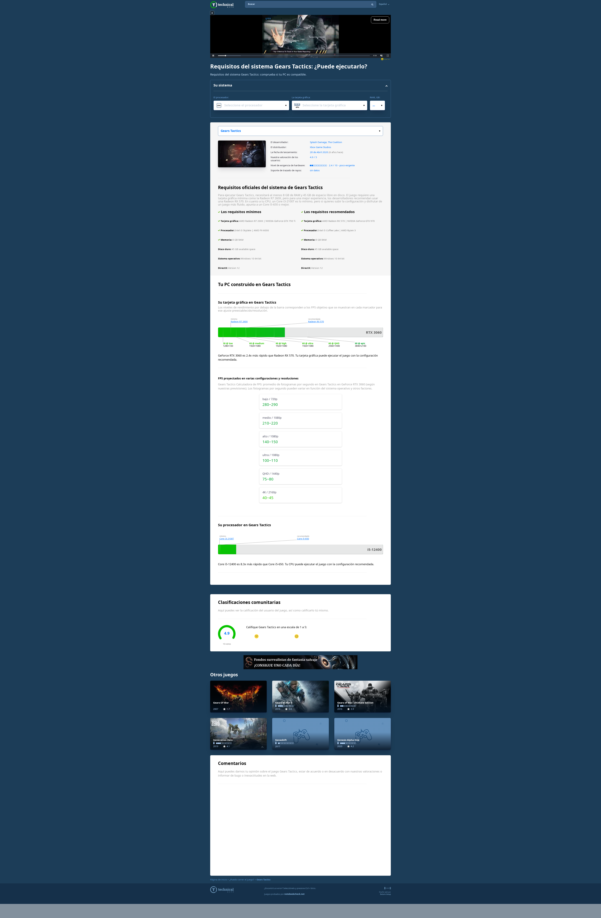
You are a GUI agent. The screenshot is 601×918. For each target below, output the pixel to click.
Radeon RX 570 (316, 321)
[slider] (294, 55)
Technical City (222, 4)
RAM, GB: (375, 97)
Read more (380, 19)
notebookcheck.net (294, 894)
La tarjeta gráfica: (301, 97)
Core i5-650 (303, 538)
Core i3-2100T (226, 538)
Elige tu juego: (300, 131)
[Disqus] (300, 829)
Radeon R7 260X (239, 321)
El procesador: (221, 97)
